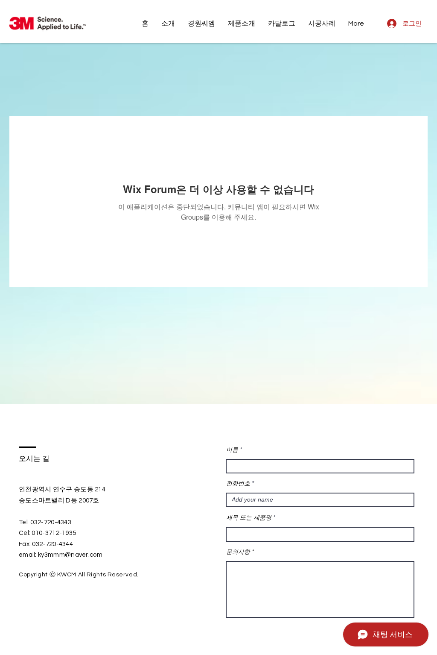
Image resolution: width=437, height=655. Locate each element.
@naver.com (83, 555)
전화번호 (238, 483)
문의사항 (238, 552)
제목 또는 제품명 (248, 517)
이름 (232, 449)
